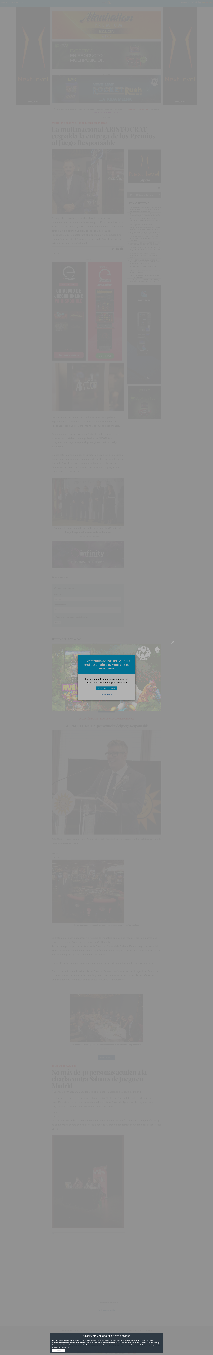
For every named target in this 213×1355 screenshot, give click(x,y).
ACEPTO (59, 1350)
